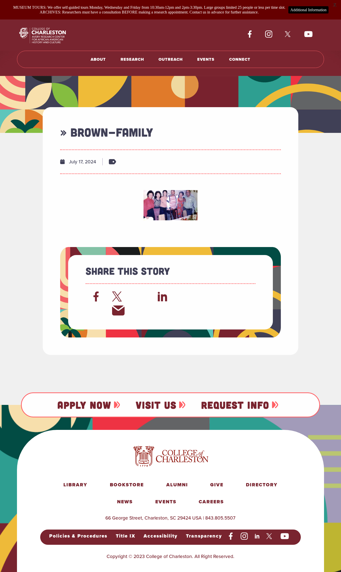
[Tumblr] (207, 296)
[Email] (118, 310)
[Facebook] (96, 296)
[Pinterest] (229, 296)
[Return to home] (48, 35)
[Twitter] (118, 296)
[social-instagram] (268, 34)
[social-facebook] (250, 34)
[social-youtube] (308, 34)
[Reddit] (140, 296)
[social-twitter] (288, 34)
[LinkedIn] (163, 296)
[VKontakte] (96, 310)
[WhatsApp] (185, 296)
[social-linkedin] (257, 536)
